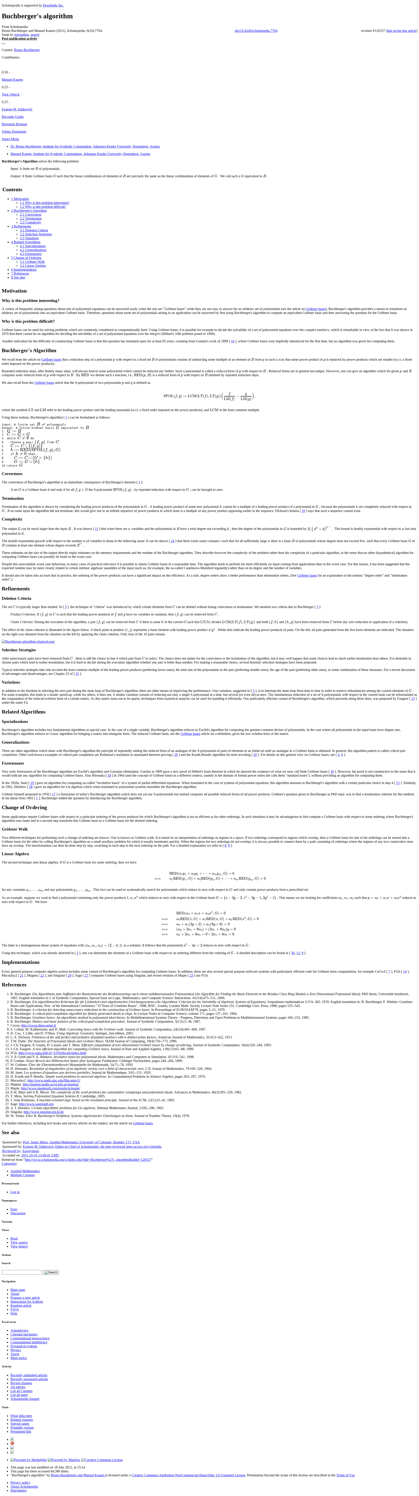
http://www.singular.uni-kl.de (44, 1112)
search (35, 34)
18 (109, 775)
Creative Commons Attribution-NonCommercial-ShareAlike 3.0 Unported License (188, 1475)
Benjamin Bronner (14, 124)
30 (293, 953)
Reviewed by (11, 1151)
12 (298, 953)
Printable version (22, 1427)
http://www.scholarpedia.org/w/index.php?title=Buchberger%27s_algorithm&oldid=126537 (88, 1160)
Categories (9, 1163)
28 (31, 787)
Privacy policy (20, 1482)
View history (19, 1246)
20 (255, 755)
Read (14, 1238)
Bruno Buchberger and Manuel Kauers (78, 1475)
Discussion (18, 1213)
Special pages (19, 1423)
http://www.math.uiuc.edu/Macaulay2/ (53, 1080)
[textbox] (36, 169)
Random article (20, 1305)
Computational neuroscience (30, 1338)
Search (6, 1263)
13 (413, 698)
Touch (14, 1354)
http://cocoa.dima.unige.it (38, 1025)
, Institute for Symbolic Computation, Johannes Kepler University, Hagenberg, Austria (85, 146)
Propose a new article (25, 1298)
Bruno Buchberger (27, 50)
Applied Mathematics (25, 1171)
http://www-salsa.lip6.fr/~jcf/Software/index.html (52, 1053)
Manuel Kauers (12, 79)
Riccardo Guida (13, 117)
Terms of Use (345, 1475)
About (14, 1294)
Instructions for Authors (26, 1301)
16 (232, 341)
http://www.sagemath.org (36, 1104)
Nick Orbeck (11, 94)
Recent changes (21, 1383)
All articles (17, 1387)
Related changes (21, 1420)
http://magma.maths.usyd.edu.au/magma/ (51, 1084)
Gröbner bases (316, 309)
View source (19, 1242)
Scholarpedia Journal (24, 1399)
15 (398, 783)
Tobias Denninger (14, 131)
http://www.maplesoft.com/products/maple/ (50, 1088)
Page (13, 1209)
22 (42, 975)
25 (77, 674)
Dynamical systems (23, 1346)
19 (32, 783)
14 (405, 971)
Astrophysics (19, 1330)
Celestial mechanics (24, 1334)
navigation (21, 34)
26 (176, 755)
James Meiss (10, 139)
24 (172, 541)
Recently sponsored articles (29, 1379)
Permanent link (20, 1431)
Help (13, 1313)
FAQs (14, 1309)
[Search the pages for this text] (51, 1272)
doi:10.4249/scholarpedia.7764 (256, 31)
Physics (15, 1350)
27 (86, 975)
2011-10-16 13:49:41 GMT (40, 1155)
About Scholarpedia (24, 1486)
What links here (21, 1416)
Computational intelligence (28, 1342)
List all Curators (21, 1391)
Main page (17, 1290)
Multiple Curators (22, 1175)
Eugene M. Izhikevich (17, 109)
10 (303, 511)
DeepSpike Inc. (53, 5)
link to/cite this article (401, 31)
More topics (18, 1358)
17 (53, 794)
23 (191, 975)
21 (21, 975)
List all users (19, 1395)
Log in (15, 1192)
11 (96, 529)
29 (69, 975)
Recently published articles (28, 1375)
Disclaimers (18, 1490)
